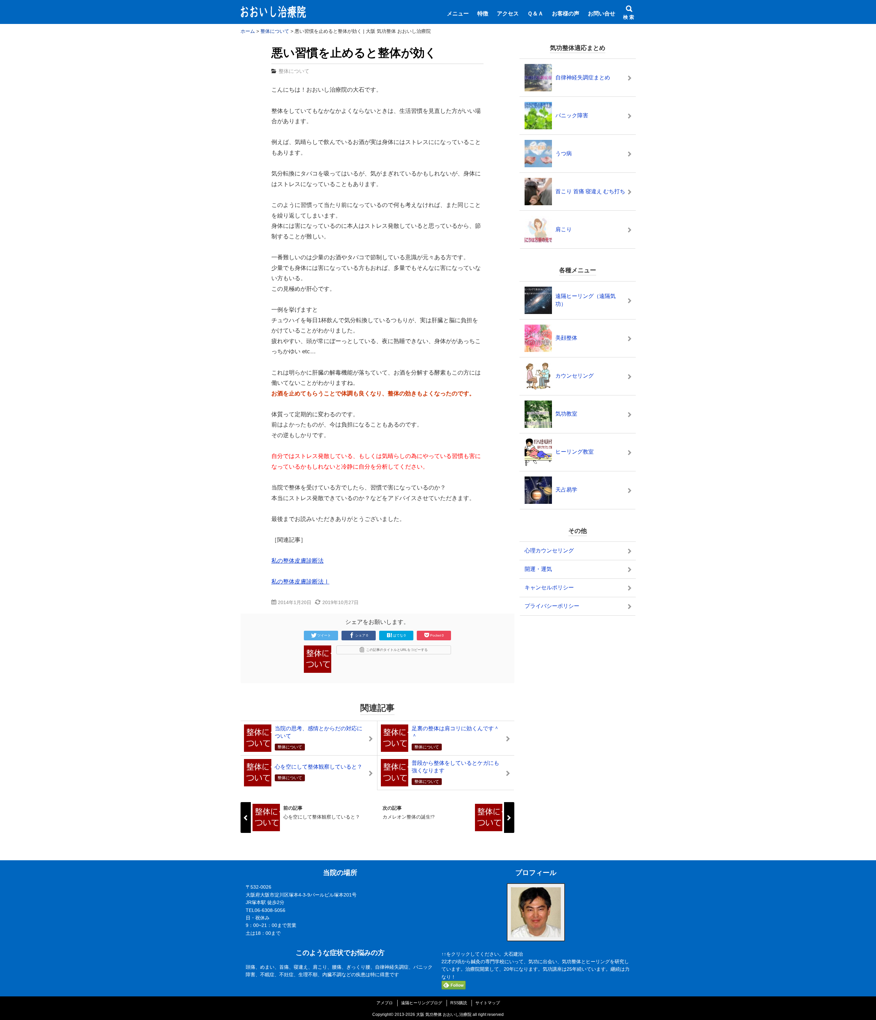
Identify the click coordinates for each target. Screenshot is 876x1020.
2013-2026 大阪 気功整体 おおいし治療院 (433, 1014)
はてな (399, 635)
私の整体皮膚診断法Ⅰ (300, 581)
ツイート (324, 635)
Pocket (437, 635)
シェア (361, 635)
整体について (294, 71)
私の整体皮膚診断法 (297, 561)
